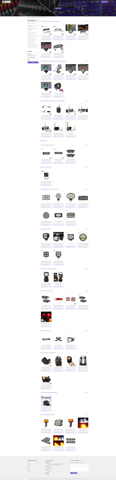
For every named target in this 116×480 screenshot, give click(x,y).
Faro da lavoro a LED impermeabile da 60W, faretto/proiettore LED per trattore (46, 204)
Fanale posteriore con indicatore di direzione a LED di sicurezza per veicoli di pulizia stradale (46, 324)
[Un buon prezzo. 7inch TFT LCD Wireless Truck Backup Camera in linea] (70, 127)
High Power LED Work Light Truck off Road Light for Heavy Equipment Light (46, 244)
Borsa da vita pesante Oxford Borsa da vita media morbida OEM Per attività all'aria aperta (46, 386)
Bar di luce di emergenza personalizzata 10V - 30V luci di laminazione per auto (58, 346)
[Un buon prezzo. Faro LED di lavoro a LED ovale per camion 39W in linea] (58, 215)
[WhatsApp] (28, 60)
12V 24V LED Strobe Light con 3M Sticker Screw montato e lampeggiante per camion (83, 430)
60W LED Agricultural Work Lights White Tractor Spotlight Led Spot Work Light (71, 222)
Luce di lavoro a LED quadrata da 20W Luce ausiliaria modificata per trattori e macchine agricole (83, 204)
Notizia (29, 467)
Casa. (80, 1)
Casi (28, 469)
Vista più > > (87, 21)
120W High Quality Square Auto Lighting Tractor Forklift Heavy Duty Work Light (58, 262)
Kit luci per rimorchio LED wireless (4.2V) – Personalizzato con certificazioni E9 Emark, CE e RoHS (71, 306)
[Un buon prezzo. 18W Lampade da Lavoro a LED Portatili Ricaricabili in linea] (58, 277)
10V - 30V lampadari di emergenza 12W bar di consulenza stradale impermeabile (46, 346)
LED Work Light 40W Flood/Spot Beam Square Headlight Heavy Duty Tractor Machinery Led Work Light (46, 262)
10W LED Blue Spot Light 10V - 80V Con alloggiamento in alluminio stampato (58, 76)
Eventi (92, 1)
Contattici (97, 1)
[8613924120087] (48, 473)
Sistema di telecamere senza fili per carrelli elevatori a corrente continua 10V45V (71, 116)
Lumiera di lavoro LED (71, 243)
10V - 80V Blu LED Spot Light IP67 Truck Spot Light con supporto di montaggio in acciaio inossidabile (46, 76)
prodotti (88, 1)
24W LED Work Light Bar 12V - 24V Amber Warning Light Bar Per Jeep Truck (71, 346)
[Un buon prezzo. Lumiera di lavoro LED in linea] (70, 237)
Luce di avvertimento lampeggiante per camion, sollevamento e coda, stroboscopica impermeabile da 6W (83, 306)
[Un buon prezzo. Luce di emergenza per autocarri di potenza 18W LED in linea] (58, 153)
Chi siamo (84, 1)
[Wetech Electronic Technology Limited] (6, 2)
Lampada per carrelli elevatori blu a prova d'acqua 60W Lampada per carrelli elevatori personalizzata (71, 37)
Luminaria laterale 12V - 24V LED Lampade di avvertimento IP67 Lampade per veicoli (46, 160)
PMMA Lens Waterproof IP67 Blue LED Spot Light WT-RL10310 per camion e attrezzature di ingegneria (46, 94)
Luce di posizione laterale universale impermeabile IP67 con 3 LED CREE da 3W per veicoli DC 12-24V (46, 447)
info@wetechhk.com (32, 55)
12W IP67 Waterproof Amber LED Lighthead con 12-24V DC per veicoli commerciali (58, 447)
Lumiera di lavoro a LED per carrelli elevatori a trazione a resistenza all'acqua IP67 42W (71, 204)
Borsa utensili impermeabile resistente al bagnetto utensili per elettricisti (46, 368)
